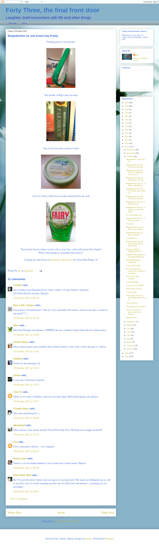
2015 (127, 136)
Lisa (15, 442)
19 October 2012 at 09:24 (26, 298)
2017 (127, 130)
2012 (127, 147)
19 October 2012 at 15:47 (26, 384)
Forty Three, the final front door (52, 10)
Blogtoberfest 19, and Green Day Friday (134, 228)
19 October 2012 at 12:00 (26, 334)
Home (24, 23)
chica (16, 325)
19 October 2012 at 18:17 (26, 401)
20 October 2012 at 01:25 (26, 451)
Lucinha (17, 285)
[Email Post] (41, 270)
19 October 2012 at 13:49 (26, 368)
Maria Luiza (20, 458)
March (129, 342)
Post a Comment (19, 498)
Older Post (107, 512)
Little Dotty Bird (22, 475)
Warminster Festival (134, 289)
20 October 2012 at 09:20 (26, 467)
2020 (127, 120)
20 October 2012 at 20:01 (26, 491)
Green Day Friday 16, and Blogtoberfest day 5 (135, 297)
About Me (12, 23)
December (131, 150)
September (131, 322)
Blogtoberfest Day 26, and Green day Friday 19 (135, 191)
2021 (127, 116)
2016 (127, 133)
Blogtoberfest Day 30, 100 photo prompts (134, 166)
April (129, 339)
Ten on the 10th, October (132, 277)
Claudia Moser (21, 408)
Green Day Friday (133, 266)
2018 (127, 126)
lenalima (18, 358)
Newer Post (14, 512)
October (130, 156)
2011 (127, 353)
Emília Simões (21, 342)
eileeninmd (19, 425)
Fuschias (129, 224)
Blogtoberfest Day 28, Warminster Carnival (135, 179)
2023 (127, 113)
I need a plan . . (132, 292)
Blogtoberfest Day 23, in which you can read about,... (135, 209)
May (129, 335)
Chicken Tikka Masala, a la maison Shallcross (135, 256)
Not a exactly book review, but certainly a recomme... (135, 271)
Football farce (131, 238)
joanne (16, 375)
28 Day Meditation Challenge (133, 261)
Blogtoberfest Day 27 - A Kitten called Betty (135, 184)
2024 (127, 109)
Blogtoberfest (131, 317)
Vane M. (17, 392)
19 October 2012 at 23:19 (26, 434)
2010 (127, 356)
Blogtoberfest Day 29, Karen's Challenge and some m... (134, 172)
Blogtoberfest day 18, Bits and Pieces (134, 234)
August (130, 325)
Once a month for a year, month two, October (134, 312)
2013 (127, 143)
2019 (127, 123)
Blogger (110, 538)
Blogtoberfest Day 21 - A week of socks (135, 219)
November (131, 153)
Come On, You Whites (135, 285)
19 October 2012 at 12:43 (26, 351)
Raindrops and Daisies (61, 259)
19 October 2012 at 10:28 (26, 318)
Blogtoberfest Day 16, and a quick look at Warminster (134, 244)
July (128, 329)
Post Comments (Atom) (68, 521)
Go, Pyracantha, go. (134, 215)
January (130, 349)
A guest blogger (132, 282)
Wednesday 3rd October (136, 307)
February (131, 345)
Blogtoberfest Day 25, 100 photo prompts (134, 197)
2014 (127, 140)
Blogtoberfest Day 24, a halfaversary (135, 203)
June (129, 332)
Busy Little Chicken (23, 305)
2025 (127, 106)
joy (137, 55)
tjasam (89, 538)
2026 (127, 103)
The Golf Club (131, 303)
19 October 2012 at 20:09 (26, 418)
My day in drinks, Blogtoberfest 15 (133, 250)
